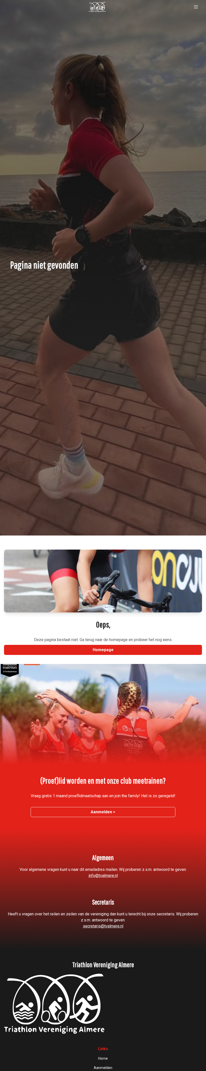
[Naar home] (97, 7)
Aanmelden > (103, 812)
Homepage (103, 649)
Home (103, 1058)
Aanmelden (103, 1068)
